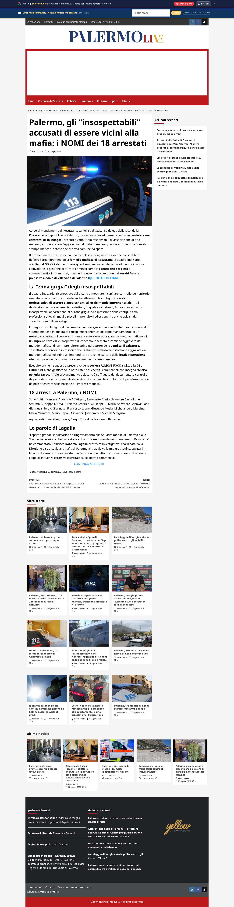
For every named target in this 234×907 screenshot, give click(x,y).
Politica (72, 101)
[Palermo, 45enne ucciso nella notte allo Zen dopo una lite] (132, 633)
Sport (114, 101)
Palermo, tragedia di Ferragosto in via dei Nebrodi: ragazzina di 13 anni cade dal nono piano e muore (89, 655)
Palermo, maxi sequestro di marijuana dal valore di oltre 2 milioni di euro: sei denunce (46, 600)
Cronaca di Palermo (50, 101)
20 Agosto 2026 (53, 608)
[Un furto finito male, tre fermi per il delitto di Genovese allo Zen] (47, 633)
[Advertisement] (117, 73)
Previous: (56, 483)
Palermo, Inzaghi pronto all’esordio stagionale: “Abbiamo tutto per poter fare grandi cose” (129, 600)
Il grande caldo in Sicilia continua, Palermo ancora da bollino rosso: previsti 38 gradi (46, 710)
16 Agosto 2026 (138, 608)
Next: (124, 483)
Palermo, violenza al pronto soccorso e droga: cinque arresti (45, 540)
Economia (87, 101)
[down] (129, 101)
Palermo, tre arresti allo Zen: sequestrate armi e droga (131, 707)
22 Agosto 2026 (53, 547)
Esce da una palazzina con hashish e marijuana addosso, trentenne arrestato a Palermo (89, 600)
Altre (125, 101)
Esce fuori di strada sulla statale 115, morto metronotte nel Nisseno (179, 159)
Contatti (48, 21)
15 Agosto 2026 (95, 663)
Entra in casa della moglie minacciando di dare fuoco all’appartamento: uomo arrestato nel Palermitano (88, 710)
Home (30, 101)
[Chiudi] (214, 3)
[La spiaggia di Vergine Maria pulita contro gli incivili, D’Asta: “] (132, 520)
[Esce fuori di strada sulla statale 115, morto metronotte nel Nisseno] (117, 750)
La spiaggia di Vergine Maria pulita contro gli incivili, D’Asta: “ (131, 540)
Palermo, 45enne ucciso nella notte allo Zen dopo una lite (131, 652)
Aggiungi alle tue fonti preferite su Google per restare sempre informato (66, 3)
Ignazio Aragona (59, 844)
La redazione (33, 21)
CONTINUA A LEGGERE (89, 464)
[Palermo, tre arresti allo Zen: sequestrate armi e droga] (132, 688)
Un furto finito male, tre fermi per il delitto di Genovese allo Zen (43, 653)
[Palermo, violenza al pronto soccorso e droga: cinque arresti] (47, 520)
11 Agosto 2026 (53, 719)
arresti (38, 471)
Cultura (102, 101)
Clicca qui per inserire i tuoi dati (196, 13)
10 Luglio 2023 (54, 151)
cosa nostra (75, 471)
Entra (176, 12)
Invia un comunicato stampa (72, 21)
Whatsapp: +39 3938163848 (105, 21)
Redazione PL (38, 151)
